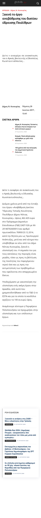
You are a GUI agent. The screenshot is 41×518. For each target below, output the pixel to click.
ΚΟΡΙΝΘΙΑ (8, 473)
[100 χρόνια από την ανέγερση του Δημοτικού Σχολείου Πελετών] (7, 150)
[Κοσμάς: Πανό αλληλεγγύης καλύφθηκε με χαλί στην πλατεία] (7, 139)
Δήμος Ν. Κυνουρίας (18, 10)
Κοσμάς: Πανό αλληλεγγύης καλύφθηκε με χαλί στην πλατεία (25, 138)
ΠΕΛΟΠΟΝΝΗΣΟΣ (10, 441)
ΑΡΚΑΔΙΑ (5, 10)
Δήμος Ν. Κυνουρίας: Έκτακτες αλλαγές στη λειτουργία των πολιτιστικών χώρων (26, 127)
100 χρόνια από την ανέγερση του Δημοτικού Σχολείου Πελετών (26, 150)
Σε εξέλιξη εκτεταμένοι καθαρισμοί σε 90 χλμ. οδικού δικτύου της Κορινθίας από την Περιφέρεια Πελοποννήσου (20, 466)
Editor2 (16, 325)
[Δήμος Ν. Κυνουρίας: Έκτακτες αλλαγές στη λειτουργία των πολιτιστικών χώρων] (7, 127)
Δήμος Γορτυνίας (10, 457)
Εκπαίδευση (8, 424)
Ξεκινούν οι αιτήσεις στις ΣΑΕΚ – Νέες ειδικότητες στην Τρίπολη (18, 420)
